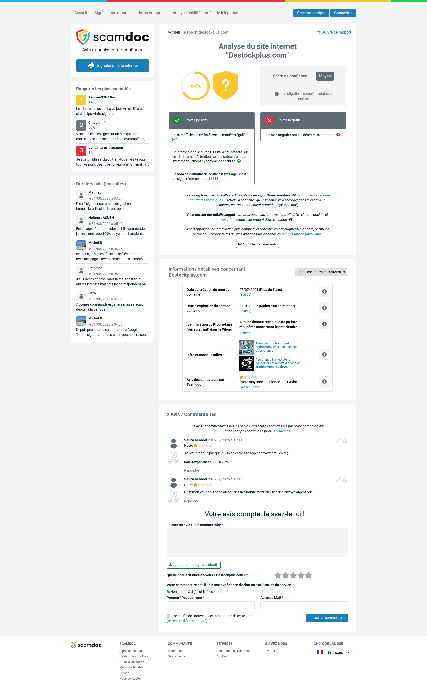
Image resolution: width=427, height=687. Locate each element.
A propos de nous (131, 651)
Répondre (191, 470)
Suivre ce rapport (336, 32)
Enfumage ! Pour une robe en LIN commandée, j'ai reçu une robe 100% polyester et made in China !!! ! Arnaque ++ (111, 234)
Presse (124, 673)
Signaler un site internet (117, 65)
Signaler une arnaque (112, 12)
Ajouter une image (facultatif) (195, 565)
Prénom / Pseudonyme (185, 598)
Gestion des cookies (133, 656)
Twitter (270, 651)
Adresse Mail (271, 598)
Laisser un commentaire (327, 618)
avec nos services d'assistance (277, 347)
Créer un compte (311, 13)
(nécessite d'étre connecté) (187, 621)
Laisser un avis (249, 387)
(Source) (245, 294)
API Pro (221, 656)
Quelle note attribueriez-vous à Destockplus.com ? (207, 575)
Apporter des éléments (259, 244)
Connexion (343, 13)
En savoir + (282, 431)
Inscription (175, 651)
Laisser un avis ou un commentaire (195, 525)
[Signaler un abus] (344, 440)
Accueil (80, 12)
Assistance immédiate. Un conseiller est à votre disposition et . (278, 363)
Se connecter (177, 656)
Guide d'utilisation (131, 662)
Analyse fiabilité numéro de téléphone (205, 12)
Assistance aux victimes (233, 651)
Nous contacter (130, 678)
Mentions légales (131, 667)
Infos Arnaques (152, 12)
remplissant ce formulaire (301, 234)
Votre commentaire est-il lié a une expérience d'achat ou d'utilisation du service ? (230, 585)
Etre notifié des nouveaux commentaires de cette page (210, 618)
